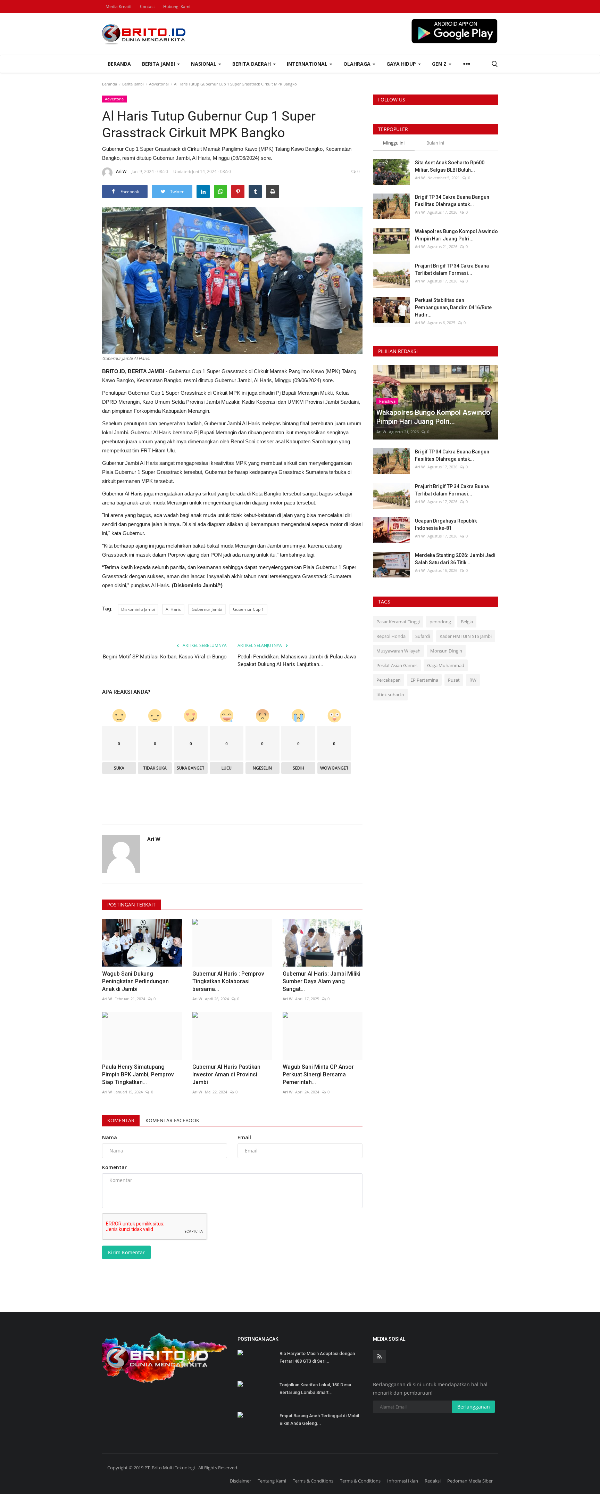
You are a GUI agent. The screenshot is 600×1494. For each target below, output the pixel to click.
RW (472, 680)
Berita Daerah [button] (252, 63)
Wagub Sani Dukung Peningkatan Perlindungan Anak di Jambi (135, 981)
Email (244, 1137)
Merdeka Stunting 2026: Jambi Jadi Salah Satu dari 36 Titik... (455, 558)
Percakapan (388, 680)
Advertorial (159, 84)
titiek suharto (390, 694)
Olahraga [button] (357, 63)
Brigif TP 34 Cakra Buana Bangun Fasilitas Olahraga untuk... (452, 200)
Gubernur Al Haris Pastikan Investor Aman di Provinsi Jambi (226, 1074)
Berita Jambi (133, 84)
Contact (147, 6)
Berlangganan (473, 1406)
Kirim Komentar (126, 1252)
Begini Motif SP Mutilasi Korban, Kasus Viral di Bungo (165, 657)
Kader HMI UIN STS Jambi (466, 636)
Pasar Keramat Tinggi (398, 621)
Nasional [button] (204, 63)
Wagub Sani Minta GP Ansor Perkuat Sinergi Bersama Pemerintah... (318, 1074)
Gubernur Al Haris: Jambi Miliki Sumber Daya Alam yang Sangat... (321, 981)
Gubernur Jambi (207, 609)
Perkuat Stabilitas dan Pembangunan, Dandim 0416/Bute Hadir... (453, 307)
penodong (440, 621)
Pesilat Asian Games (396, 665)
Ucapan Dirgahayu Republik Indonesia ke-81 (446, 524)
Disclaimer (240, 1481)
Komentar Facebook (172, 1120)
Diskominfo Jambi (138, 609)
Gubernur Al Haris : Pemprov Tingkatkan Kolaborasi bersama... (228, 981)
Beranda (119, 63)
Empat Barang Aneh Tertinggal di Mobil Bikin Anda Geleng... (319, 1419)
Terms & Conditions (313, 1481)
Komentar (120, 1120)
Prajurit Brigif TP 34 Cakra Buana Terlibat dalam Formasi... (452, 269)
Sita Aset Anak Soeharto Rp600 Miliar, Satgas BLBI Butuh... (449, 166)
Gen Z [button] (440, 63)
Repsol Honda (391, 636)
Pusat (454, 680)
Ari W (121, 171)
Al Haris (173, 609)
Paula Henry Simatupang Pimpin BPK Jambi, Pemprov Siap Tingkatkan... (138, 1074)
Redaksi (433, 1481)
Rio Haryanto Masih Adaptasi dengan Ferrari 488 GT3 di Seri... (317, 1357)
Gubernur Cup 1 (248, 609)
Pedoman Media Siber (470, 1481)
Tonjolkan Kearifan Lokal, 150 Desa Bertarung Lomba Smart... (315, 1388)
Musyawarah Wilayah (398, 651)
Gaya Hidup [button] (401, 63)
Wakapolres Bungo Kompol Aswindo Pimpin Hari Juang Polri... (456, 235)
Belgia (467, 621)
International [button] (308, 63)
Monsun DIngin (446, 651)
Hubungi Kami (176, 6)
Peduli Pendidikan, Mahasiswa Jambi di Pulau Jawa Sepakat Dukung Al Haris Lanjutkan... (297, 660)
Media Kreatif (119, 6)
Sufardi (422, 636)
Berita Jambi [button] (159, 63)
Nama (109, 1137)
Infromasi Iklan (402, 1481)
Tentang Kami (272, 1481)
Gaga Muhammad (445, 665)
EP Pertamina (424, 680)
